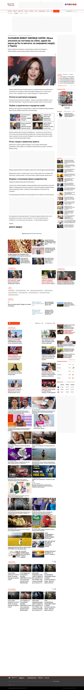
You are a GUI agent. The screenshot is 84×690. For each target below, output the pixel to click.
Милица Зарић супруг (23, 292)
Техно (48, 11)
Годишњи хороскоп (67, 111)
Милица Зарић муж (48, 290)
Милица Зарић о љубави (45, 292)
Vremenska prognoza (62, 361)
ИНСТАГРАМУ (32, 233)
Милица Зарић (11, 290)
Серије (26, 13)
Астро (36, 11)
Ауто (52, 11)
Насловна (10, 11)
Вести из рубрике (12, 589)
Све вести (59, 158)
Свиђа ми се (38, 323)
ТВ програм (10, 13)
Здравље (15, 11)
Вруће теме (10, 298)
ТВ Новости (56, 11)
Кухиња (26, 11)
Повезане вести (11, 561)
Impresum (10, 684)
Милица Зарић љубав (12, 292)
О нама (50, 681)
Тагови (9, 287)
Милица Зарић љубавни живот (37, 290)
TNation (74, 688)
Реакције (71, 74)
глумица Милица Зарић (20, 290)
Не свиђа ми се (49, 323)
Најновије (60, 74)
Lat (73, 4)
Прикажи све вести (62, 85)
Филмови (21, 13)
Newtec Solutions (69, 688)
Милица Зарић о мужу (33, 292)
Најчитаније (65, 74)
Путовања (31, 11)
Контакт (13, 684)
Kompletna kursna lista (71, 381)
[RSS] (75, 158)
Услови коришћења (55, 681)
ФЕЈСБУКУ (39, 233)
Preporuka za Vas (11, 268)
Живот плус (20, 11)
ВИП (28, 290)
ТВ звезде (16, 13)
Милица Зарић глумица (13, 294)
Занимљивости (42, 11)
